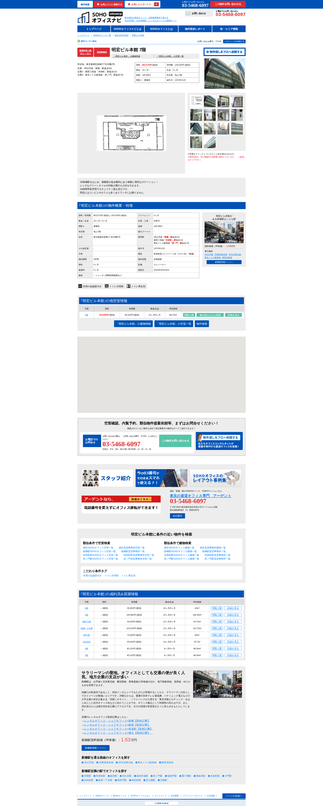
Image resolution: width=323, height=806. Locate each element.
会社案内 (177, 515)
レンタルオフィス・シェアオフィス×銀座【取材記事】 (117, 724)
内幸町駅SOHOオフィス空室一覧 (100, 555)
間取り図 (189, 314)
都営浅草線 (227, 257)
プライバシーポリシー (193, 796)
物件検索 (85, 4)
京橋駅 (163, 780)
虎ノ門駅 (158, 776)
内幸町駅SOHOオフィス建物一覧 (181, 555)
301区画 (86, 642)
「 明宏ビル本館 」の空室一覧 (170, 56)
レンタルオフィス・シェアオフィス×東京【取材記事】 (118, 732)
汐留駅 (87, 776)
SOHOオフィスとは (161, 28)
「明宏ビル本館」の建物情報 (133, 323)
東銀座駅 (200, 776)
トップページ (93, 28)
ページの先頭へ (234, 796)
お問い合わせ (199, 13)
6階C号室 (86, 621)
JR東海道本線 (220, 254)
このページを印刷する (234, 41)
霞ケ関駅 (186, 776)
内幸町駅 (100, 776)
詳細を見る (233, 314)
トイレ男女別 (128, 575)
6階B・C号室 (87, 628)
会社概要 (175, 796)
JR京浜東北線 (234, 254)
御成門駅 (172, 776)
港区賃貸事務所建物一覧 (213, 547)
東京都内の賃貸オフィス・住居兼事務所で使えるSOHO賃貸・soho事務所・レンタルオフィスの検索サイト (150, 19)
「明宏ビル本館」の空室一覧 (173, 323)
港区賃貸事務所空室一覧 (132, 547)
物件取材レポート (195, 28)
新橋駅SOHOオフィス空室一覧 (99, 551)
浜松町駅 (88, 780)
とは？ (140, 796)
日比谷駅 (127, 776)
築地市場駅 (142, 776)
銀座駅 (113, 776)
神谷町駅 (136, 780)
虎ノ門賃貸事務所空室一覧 (137, 558)
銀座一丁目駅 (105, 780)
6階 (86, 608)
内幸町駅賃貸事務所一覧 (217, 555)
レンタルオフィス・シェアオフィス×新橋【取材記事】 (117, 720)
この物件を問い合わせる (228, 4)
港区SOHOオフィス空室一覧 (98, 547)
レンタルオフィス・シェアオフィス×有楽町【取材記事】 (118, 728)
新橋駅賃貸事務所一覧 (133, 551)
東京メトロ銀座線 (213, 257)
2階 (86, 615)
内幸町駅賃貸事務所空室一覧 (138, 555)
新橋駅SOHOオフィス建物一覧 (180, 551)
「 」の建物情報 (126, 56)
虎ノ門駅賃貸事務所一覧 (217, 558)
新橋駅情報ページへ (224, 262)
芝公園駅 (150, 780)
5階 (86, 315)
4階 (86, 648)
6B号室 (86, 635)
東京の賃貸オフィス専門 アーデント (200, 496)
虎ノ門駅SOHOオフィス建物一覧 (181, 558)
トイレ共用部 (111, 575)
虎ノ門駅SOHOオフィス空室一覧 (100, 558)
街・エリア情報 (229, 28)
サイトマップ (160, 796)
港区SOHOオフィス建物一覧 (179, 547)
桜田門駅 (122, 780)
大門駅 (228, 776)
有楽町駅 (215, 776)
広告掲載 (211, 796)
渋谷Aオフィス (102, 796)
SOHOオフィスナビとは (127, 28)
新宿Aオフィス (119, 796)
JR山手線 (209, 254)
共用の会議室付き (92, 575)
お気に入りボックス (144, 4)
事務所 (97, 226)
